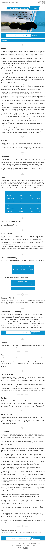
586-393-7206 (42, 3)
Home (9, 8)
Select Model (16, 8)
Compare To (25, 8)
